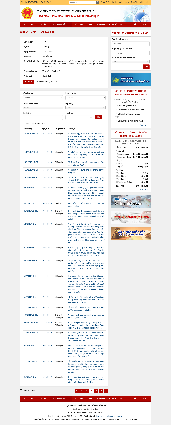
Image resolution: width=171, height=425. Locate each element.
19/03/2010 (47, 361)
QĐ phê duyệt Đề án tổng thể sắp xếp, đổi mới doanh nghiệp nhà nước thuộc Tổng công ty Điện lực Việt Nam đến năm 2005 (86, 325)
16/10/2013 (47, 170)
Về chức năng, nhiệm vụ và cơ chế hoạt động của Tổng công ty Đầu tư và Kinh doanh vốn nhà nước (86, 155)
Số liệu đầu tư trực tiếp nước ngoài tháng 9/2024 (131, 134)
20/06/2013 (47, 203)
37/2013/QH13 (30, 203)
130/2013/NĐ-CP (31, 170)
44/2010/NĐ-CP (30, 346)
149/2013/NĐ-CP (31, 162)
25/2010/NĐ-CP (30, 361)
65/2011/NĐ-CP (30, 297)
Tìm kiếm (27, 113)
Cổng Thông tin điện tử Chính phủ (115, 2)
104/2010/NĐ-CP (31, 333)
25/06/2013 (47, 188)
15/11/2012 (47, 260)
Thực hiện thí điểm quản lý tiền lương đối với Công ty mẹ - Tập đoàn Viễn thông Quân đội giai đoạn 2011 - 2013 (86, 300)
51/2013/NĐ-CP (30, 224)
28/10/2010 (47, 322)
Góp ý (144, 24)
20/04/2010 (47, 346)
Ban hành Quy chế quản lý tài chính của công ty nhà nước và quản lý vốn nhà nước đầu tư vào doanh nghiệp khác (86, 380)
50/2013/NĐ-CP (30, 247)
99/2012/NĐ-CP (30, 260)
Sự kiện (43, 24)
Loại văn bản (70, 93)
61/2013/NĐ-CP (30, 188)
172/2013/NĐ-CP (31, 134)
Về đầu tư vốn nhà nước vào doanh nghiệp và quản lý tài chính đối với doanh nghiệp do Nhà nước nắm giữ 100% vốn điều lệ (86, 180)
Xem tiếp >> (144, 125)
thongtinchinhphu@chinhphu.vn (109, 416)
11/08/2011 (47, 276)
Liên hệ (132, 24)
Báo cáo (79, 24)
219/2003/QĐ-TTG (31, 322)
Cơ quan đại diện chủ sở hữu (124, 58)
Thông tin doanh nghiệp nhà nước (106, 24)
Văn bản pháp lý (61, 24)
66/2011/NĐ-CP (30, 276)
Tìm (98, 117)
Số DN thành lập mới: (126, 105)
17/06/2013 (47, 211)
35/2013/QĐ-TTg (31, 211)
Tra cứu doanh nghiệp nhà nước (130, 33)
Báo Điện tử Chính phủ (140, 2)
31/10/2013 (47, 162)
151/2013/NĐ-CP (31, 152)
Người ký (69, 104)
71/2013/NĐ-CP (30, 177)
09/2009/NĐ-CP (30, 377)
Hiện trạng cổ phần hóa (122, 48)
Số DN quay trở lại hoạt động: (129, 121)
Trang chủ (28, 24)
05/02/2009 (47, 377)
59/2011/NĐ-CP (30, 307)
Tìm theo (69, 113)
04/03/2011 (47, 315)
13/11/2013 (47, 134)
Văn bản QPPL (47, 32)
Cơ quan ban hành (30, 104)
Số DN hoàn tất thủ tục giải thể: (130, 110)
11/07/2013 (47, 177)
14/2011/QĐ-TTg (31, 315)
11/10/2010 (47, 333)
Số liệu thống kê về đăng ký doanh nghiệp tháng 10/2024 (131, 93)
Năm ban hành (29, 93)
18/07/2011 (47, 307)
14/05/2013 (47, 224)
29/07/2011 (47, 297)
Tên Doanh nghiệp (120, 39)
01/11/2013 (47, 152)
